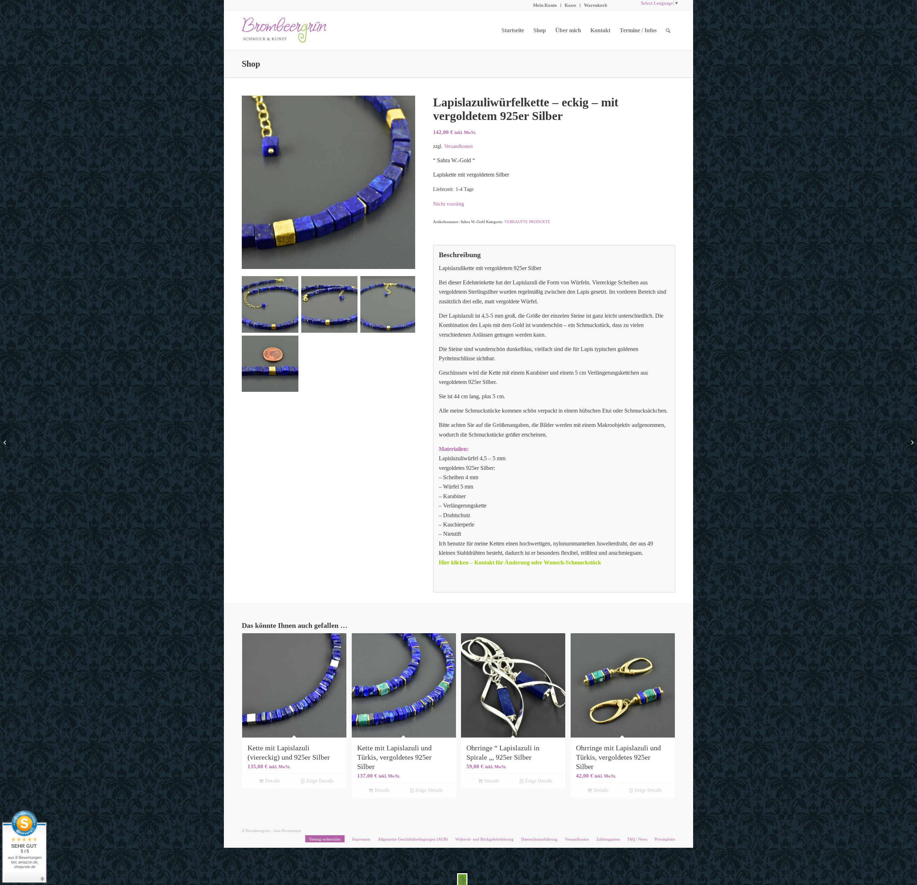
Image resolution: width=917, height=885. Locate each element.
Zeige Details (318, 781)
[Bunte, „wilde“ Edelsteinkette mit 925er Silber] (911, 442)
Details (272, 781)
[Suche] (668, 30)
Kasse (570, 5)
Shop (251, 63)
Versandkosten (458, 146)
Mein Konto (545, 5)
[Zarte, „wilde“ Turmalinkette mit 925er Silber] (5, 442)
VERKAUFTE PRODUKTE (527, 222)
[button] (462, 879)
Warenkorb (595, 5)
